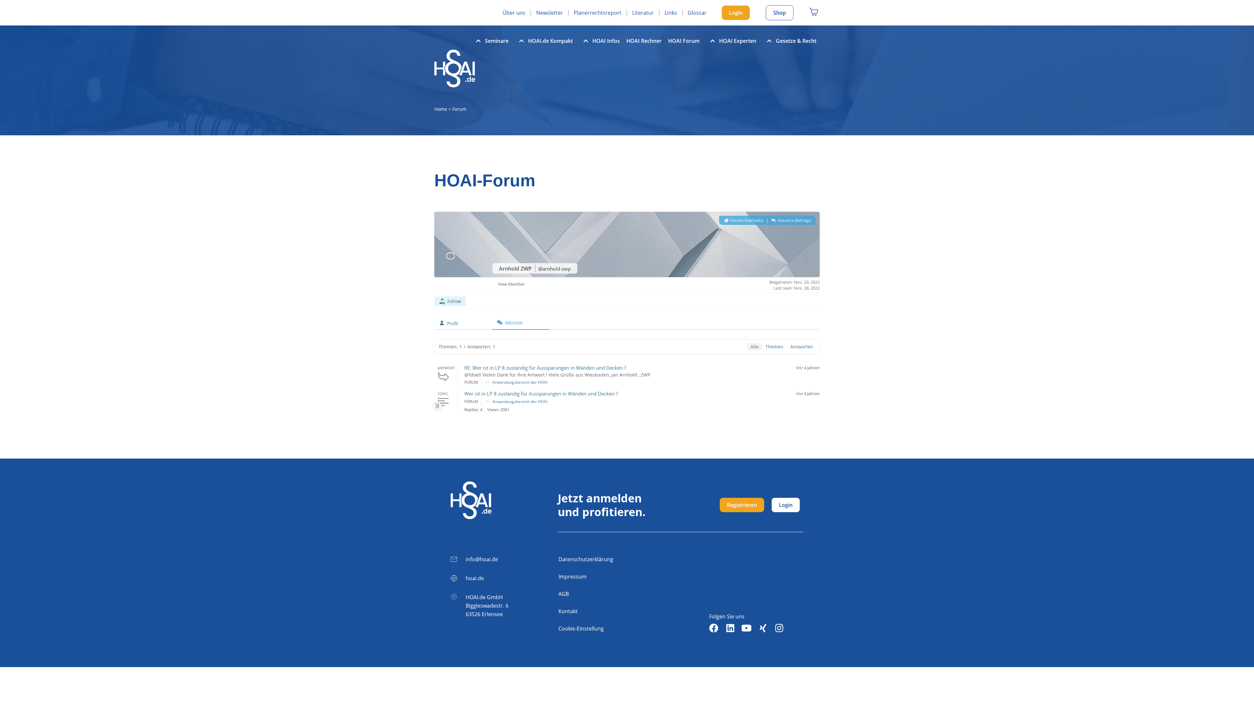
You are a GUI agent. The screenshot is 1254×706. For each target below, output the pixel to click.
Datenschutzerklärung (585, 559)
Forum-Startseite (746, 220)
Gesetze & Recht (796, 40)
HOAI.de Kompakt (550, 40)
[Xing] (762, 628)
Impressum (572, 576)
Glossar (697, 12)
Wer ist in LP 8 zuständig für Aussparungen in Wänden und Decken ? (541, 393)
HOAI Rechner (644, 40)
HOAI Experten (737, 40)
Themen (774, 347)
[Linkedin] (730, 628)
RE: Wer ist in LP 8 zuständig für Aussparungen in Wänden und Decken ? (545, 367)
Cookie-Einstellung (581, 628)
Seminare (496, 40)
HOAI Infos (606, 40)
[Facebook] (713, 628)
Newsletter (549, 12)
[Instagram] (779, 628)
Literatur (643, 12)
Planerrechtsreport (597, 12)
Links (671, 12)
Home (440, 109)
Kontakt (568, 611)
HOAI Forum (683, 40)
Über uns (514, 12)
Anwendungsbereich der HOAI (519, 382)
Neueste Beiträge (794, 220)
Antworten (801, 347)
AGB (563, 593)
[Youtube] (746, 628)
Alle (754, 347)
